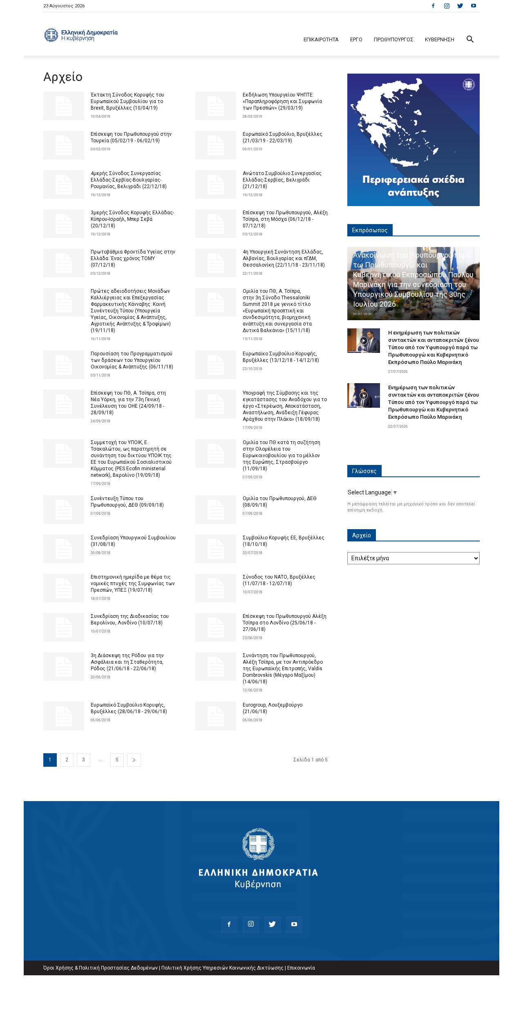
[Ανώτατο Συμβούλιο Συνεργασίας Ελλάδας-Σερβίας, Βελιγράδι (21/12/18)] (215, 184)
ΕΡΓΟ (356, 39)
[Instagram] (446, 5)
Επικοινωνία (301, 968)
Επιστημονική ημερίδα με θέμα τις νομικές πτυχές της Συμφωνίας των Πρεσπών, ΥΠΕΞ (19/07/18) (133, 583)
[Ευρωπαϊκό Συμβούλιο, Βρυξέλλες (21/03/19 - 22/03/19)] (215, 145)
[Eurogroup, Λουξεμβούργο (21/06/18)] (215, 716)
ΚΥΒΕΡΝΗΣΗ (439, 39)
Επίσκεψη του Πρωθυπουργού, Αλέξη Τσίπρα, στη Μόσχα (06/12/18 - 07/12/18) (285, 219)
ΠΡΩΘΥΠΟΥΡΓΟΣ (393, 39)
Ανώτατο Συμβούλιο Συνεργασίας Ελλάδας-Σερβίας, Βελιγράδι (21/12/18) (282, 180)
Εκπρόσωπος (370, 230)
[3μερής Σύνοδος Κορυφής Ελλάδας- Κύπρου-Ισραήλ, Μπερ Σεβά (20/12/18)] (63, 223)
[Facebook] (433, 5)
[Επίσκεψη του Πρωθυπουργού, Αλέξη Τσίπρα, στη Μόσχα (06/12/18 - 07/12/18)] (215, 223)
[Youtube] (473, 5)
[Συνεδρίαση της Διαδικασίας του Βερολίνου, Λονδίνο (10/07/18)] (63, 627)
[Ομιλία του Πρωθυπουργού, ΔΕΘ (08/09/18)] (215, 509)
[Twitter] (460, 5)
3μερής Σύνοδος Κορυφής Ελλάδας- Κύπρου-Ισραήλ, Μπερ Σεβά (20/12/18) (132, 219)
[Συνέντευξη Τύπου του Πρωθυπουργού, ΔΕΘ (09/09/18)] (63, 509)
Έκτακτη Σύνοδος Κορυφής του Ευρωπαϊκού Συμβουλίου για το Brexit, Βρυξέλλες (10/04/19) (127, 101)
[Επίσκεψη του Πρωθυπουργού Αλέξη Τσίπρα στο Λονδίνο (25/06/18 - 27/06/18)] (215, 627)
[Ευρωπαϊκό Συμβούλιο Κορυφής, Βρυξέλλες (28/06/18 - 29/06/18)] (63, 716)
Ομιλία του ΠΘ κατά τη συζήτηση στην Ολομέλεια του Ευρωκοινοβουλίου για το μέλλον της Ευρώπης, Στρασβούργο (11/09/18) (281, 455)
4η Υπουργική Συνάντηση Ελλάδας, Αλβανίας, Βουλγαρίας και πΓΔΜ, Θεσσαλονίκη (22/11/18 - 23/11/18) (284, 258)
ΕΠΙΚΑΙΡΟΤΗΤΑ (321, 39)
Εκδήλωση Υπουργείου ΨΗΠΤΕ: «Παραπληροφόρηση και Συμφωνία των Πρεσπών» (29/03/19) (282, 101)
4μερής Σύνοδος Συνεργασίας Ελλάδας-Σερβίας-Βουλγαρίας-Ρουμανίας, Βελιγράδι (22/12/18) (129, 180)
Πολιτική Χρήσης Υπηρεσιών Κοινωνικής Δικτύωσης (222, 968)
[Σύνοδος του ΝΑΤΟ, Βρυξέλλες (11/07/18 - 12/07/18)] (215, 588)
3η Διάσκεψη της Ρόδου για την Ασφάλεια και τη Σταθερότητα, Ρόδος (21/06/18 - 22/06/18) (127, 662)
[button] (470, 40)
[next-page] (134, 760)
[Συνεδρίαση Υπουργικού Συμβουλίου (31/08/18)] (63, 548)
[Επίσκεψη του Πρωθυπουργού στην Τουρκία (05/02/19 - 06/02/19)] (63, 145)
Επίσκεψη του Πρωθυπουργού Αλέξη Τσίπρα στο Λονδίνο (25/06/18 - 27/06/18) (284, 622)
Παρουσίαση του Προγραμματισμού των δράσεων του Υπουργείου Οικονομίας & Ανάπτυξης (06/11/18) (132, 360)
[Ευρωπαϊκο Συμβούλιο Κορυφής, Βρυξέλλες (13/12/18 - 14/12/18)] (215, 364)
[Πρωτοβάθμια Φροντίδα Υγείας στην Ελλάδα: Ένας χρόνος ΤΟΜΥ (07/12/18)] (63, 263)
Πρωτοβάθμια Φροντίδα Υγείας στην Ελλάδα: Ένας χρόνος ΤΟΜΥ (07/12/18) (133, 258)
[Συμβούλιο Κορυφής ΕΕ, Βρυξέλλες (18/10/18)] (215, 548)
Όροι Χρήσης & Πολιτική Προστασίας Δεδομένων (100, 968)
